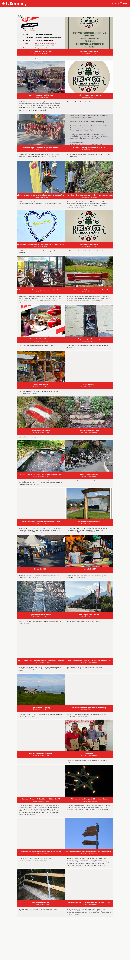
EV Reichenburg (16, 3)
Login (115, 3)
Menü (124, 3)
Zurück (20, 15)
